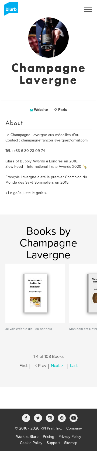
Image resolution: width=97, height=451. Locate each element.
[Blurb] (9, 10)
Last (74, 365)
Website (41, 109)
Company (74, 428)
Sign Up (67, 9)
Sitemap (70, 443)
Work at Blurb (27, 436)
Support (53, 443)
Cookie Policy (31, 443)
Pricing (48, 436)
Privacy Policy (69, 436)
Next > (57, 365)
